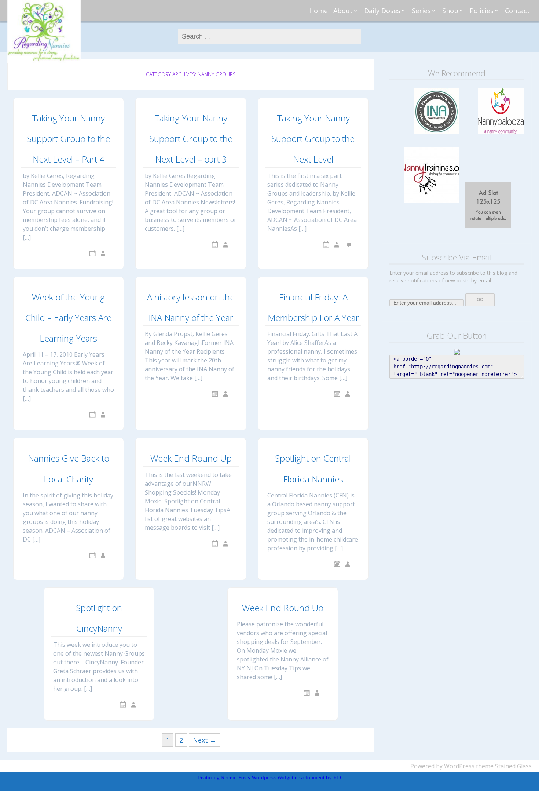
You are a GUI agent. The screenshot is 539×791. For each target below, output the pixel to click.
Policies (482, 10)
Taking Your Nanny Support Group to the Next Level (313, 138)
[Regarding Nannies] (44, 31)
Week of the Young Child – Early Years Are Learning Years (68, 318)
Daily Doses (382, 10)
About (343, 10)
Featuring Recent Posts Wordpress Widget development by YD (269, 777)
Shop (450, 10)
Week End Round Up (191, 458)
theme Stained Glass (503, 766)
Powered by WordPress (442, 766)
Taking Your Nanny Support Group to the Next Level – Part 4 (68, 138)
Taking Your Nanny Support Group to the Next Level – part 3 (191, 138)
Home (318, 10)
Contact (517, 10)
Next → (204, 740)
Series (421, 10)
